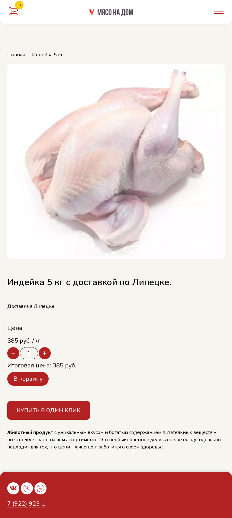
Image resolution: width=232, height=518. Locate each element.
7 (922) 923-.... (27, 503)
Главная (16, 54)
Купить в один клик (48, 410)
